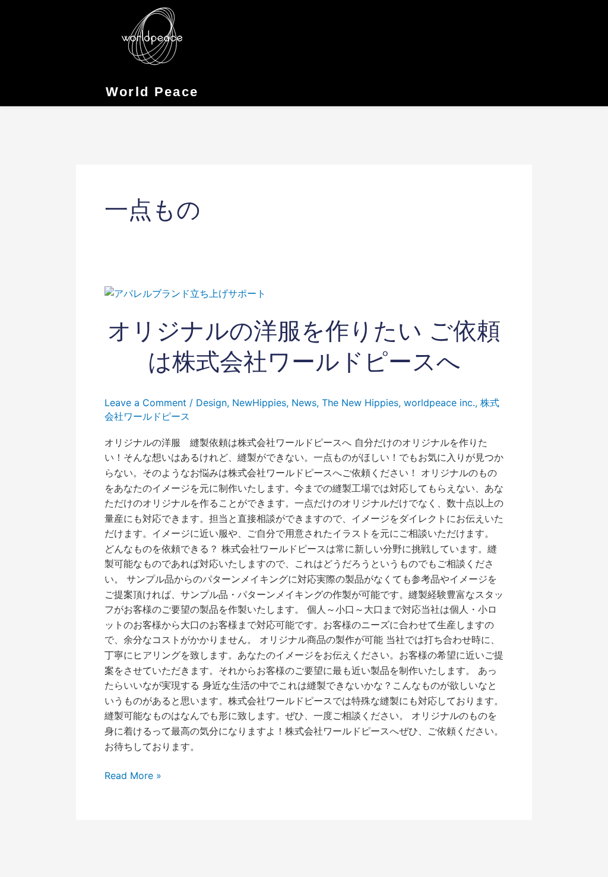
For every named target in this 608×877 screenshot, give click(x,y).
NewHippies (259, 403)
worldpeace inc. (439, 403)
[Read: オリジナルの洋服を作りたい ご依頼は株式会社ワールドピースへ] (185, 293)
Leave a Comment (145, 403)
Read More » (133, 774)
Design (211, 403)
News (304, 403)
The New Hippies (360, 403)
